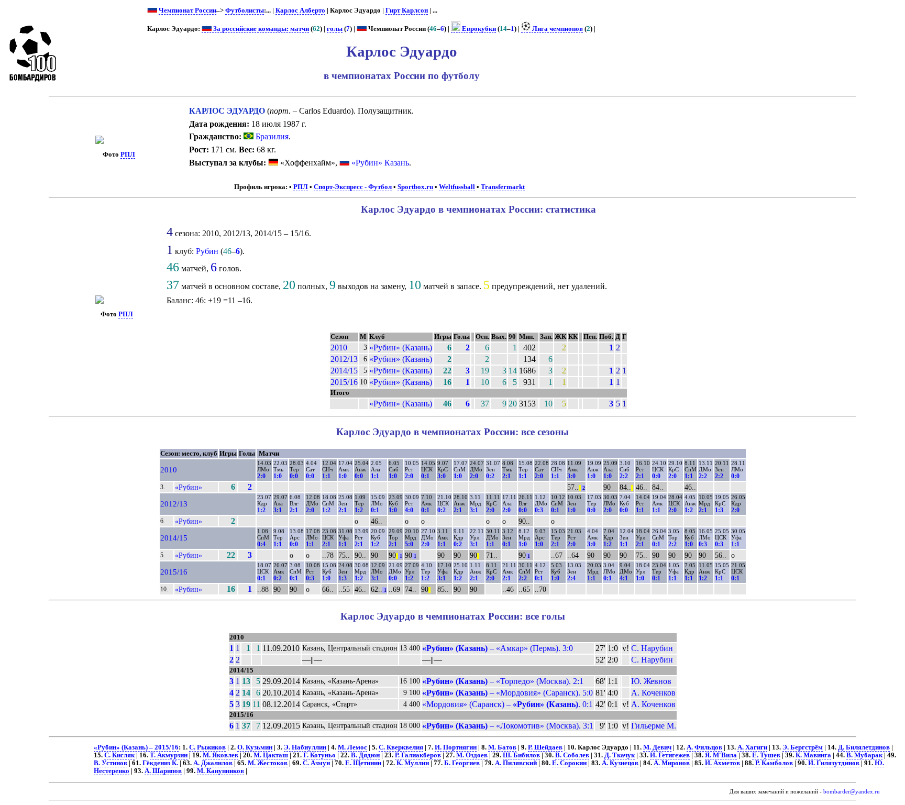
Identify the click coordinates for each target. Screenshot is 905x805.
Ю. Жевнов (651, 681)
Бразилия (271, 136)
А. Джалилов (213, 763)
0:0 (294, 476)
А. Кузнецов (620, 763)
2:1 (506, 476)
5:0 (409, 544)
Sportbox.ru (415, 187)
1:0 (277, 476)
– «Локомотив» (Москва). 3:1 (507, 725)
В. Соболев (572, 755)
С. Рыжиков (207, 747)
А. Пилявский (516, 763)
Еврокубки (478, 28)
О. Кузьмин (254, 747)
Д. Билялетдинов (864, 747)
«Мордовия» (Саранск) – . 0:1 (507, 704)
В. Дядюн (365, 755)
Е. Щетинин (363, 763)
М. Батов (502, 747)
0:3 (539, 510)
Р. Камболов (774, 763)
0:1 (425, 476)
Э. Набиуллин (305, 747)
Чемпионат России (187, 10)
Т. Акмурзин (168, 755)
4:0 (409, 510)
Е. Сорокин (569, 763)
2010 (338, 347)
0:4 (261, 544)
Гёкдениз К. (160, 763)
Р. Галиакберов (418, 755)
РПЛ (127, 154)
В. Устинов (110, 763)
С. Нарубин (652, 648)
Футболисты (244, 10)
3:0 (441, 476)
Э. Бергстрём (802, 747)
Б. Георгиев (462, 763)
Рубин (207, 251)
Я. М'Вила (721, 755)
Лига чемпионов (557, 28)
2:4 (571, 578)
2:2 (624, 476)
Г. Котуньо (319, 755)
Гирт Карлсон (406, 10)
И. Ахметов (722, 763)
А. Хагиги (752, 747)
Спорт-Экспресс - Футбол (353, 187)
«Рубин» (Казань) (400, 347)
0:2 (490, 476)
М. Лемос (352, 747)
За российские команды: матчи (260, 28)
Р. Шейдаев (545, 747)
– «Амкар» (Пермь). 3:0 (497, 648)
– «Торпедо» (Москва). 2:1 (502, 681)
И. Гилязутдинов (833, 763)
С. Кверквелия (401, 747)
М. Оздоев (472, 755)
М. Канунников (220, 771)
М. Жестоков (268, 763)
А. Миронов (672, 763)
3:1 (277, 510)
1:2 (261, 510)
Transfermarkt (503, 187)
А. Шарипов (163, 771)
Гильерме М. (653, 725)
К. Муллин (412, 763)
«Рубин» (188, 487)
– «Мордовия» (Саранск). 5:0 (507, 692)
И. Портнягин (456, 747)
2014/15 (344, 370)
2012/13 (344, 359)
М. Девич (657, 747)
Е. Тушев (766, 755)
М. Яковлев (220, 755)
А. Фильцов (704, 747)
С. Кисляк (119, 755)
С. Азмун (316, 763)
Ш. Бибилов (521, 755)
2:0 (261, 476)
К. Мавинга (813, 755)
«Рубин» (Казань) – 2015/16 (136, 747)
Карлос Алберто (300, 10)
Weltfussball (457, 187)
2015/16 (344, 382)
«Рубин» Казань (380, 162)
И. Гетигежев (670, 755)
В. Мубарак (864, 755)
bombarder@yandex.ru (851, 792)
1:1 (326, 476)
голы (335, 28)
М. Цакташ (270, 755)
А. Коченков (653, 692)
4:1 (624, 578)
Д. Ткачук (619, 755)
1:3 (719, 510)
